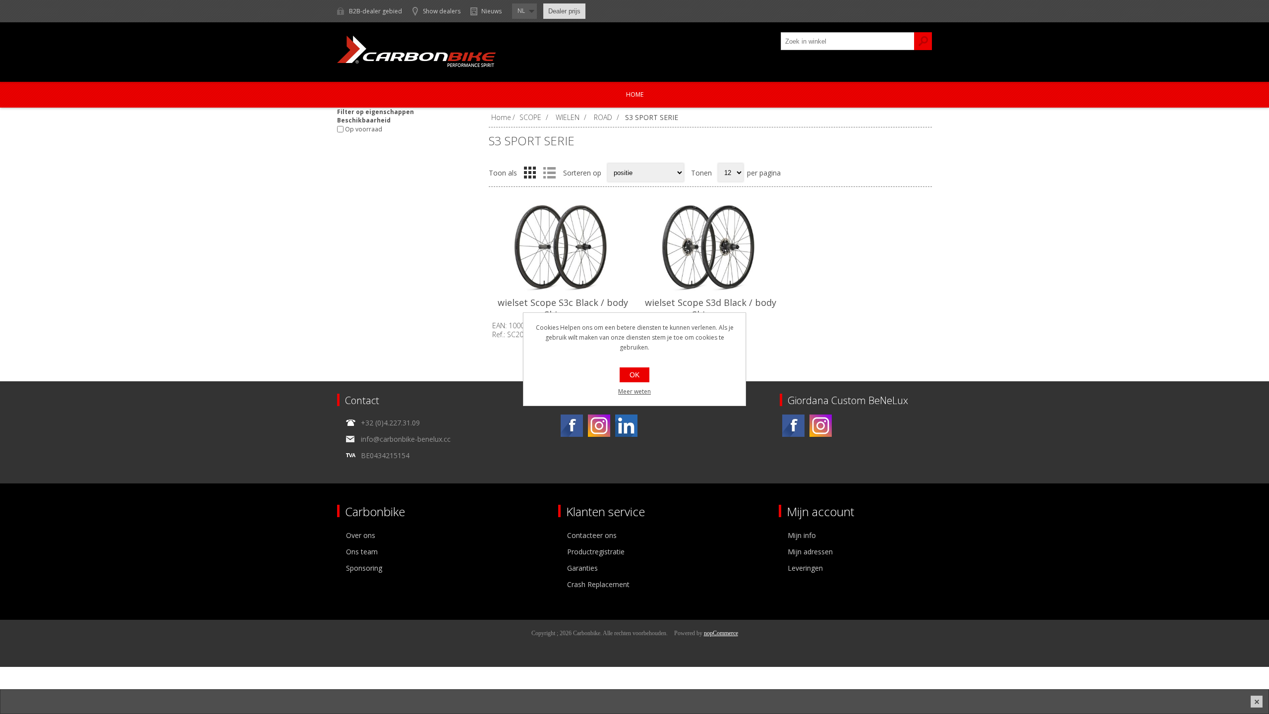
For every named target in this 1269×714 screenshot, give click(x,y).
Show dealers (442, 11)
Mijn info (802, 535)
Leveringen (805, 568)
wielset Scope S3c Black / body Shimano (563, 308)
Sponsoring (364, 568)
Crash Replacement (598, 584)
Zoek (923, 41)
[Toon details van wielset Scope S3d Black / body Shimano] (710, 247)
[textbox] (848, 41)
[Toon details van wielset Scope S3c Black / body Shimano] (562, 247)
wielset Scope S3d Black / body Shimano (710, 308)
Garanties (582, 568)
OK (634, 375)
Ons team (362, 551)
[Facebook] (572, 426)
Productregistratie (596, 551)
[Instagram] (599, 426)
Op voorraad (363, 129)
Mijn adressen (810, 551)
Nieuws (491, 11)
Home (634, 94)
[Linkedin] (626, 426)
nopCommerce (721, 633)
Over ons (360, 535)
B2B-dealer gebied (375, 11)
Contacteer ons (592, 535)
